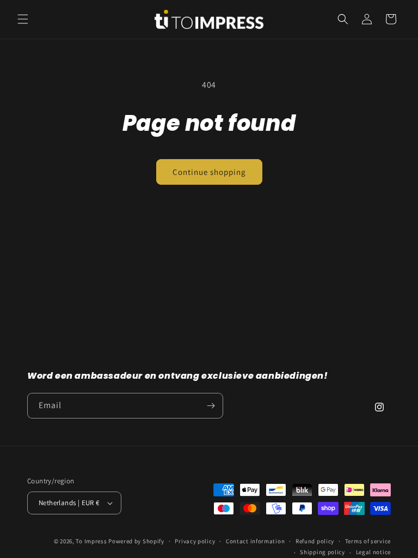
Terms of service (368, 541)
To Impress (92, 541)
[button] (23, 19)
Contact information (255, 541)
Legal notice (373, 552)
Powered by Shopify (136, 541)
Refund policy (315, 541)
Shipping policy (322, 552)
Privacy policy (195, 541)
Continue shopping (209, 172)
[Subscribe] (211, 405)
